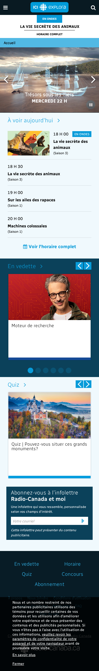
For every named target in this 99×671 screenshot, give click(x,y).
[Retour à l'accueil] (49, 6)
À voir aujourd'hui (30, 119)
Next (93, 79)
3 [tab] (45, 370)
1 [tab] (30, 370)
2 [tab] (38, 370)
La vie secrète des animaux (49, 26)
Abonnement (49, 584)
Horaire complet (49, 34)
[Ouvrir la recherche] (93, 7)
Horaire (72, 564)
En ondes (49, 18)
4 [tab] (53, 370)
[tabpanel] (49, 317)
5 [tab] (61, 370)
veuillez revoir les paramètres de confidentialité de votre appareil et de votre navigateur (44, 638)
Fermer (18, 663)
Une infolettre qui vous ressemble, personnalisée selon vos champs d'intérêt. (48, 509)
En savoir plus (24, 655)
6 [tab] (68, 370)
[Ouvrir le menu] (5, 7)
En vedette (22, 265)
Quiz (13, 384)
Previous (5, 79)
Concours (72, 574)
